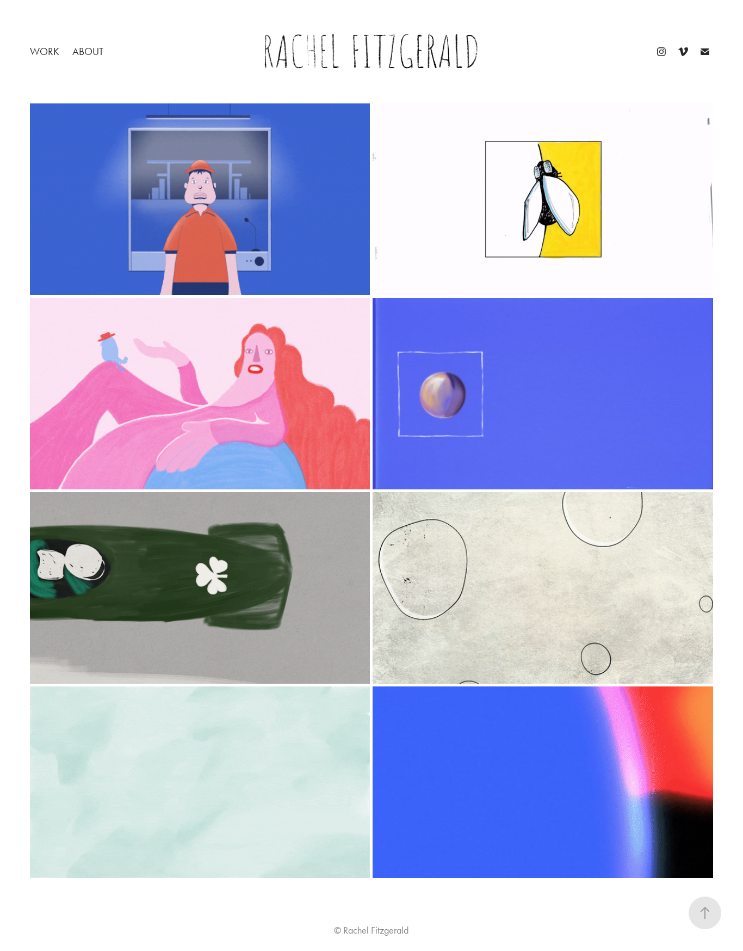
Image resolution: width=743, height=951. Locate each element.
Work (44, 51)
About (87, 51)
